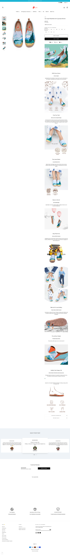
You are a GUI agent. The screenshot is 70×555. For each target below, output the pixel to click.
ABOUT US (52, 11)
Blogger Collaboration (22, 529)
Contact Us (20, 526)
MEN (40, 11)
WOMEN (34, 11)
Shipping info (4, 532)
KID (43, 11)
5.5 (61, 29)
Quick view (10, 494)
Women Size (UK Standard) (50, 27)
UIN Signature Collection (26, 11)
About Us (3, 526)
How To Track (4, 536)
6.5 (46, 32)
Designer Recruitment (22, 528)
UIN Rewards (4, 528)
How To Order (4, 535)
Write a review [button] (44, 468)
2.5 (46, 29)
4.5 (56, 29)
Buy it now (56, 38)
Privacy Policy (4, 538)
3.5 (51, 29)
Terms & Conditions (5, 539)
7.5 (51, 32)
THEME (17, 11)
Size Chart (3, 529)
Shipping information (56, 415)
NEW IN (47, 11)
